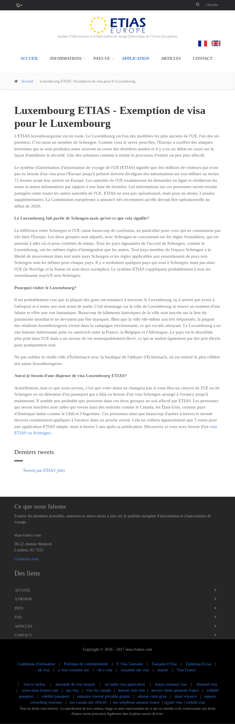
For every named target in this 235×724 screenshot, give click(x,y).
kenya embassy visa (171, 684)
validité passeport (56, 696)
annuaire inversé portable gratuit (103, 696)
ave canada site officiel (88, 702)
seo (115, 702)
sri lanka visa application (125, 684)
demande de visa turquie (75, 684)
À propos (23, 599)
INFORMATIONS (66, 58)
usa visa (73, 690)
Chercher (212, 5)
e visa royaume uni (73, 670)
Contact (202, 58)
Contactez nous (26, 559)
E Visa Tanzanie (130, 664)
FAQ (18, 617)
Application (135, 58)
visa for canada (99, 690)
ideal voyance (186, 696)
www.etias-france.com (40, 690)
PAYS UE (101, 58)
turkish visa (195, 702)
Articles (171, 58)
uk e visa (105, 670)
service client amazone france (175, 690)
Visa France (186, 670)
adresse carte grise (152, 696)
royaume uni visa (135, 670)
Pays (19, 608)
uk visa (43, 670)
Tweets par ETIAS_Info (44, 470)
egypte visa (173, 702)
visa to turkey (34, 684)
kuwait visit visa (131, 690)
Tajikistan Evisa (198, 664)
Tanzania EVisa (164, 664)
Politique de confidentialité (86, 664)
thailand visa (207, 684)
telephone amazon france (140, 702)
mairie (163, 670)
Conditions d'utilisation (36, 664)
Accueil (29, 58)
